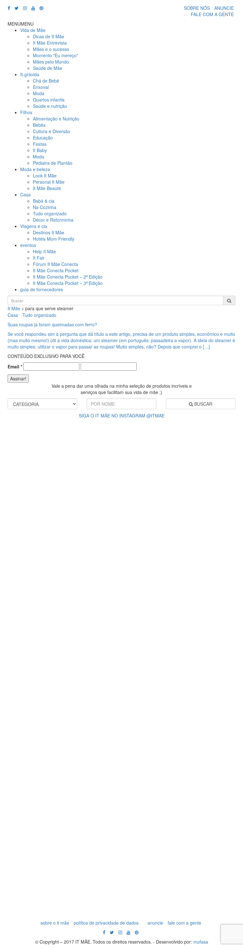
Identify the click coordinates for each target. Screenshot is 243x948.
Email (15, 366)
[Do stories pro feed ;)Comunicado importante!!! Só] (62, 435)
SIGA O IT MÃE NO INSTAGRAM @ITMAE (122, 415)
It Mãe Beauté (47, 188)
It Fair (39, 258)
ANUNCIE (224, 8)
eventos (28, 245)
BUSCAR (202, 404)
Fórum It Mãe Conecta (55, 264)
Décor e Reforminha (53, 220)
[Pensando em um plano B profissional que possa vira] (180, 726)
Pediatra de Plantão (52, 163)
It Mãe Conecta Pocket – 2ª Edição (68, 277)
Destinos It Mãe (48, 232)
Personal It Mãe (49, 182)
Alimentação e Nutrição (56, 118)
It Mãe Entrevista (50, 43)
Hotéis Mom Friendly (53, 239)
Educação (43, 137)
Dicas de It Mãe (48, 36)
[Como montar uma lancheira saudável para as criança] (180, 479)
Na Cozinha (44, 207)
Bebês (39, 125)
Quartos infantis (49, 99)
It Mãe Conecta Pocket (55, 270)
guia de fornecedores (41, 289)
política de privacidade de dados (106, 923)
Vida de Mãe (33, 30)
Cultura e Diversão (51, 131)
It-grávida (29, 74)
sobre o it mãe (54, 923)
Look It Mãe (45, 175)
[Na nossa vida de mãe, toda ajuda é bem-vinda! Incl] (62, 574)
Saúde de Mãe (47, 68)
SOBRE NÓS (197, 8)
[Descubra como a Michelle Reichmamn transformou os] (62, 713)
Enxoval (41, 87)
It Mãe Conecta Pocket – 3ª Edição (68, 283)
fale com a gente (184, 923)
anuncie (155, 923)
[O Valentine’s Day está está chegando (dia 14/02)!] (180, 833)
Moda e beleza (35, 169)
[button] (21, 24)
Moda (38, 93)
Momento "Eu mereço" (55, 55)
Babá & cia (43, 201)
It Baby (40, 150)
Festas (40, 144)
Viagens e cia (33, 226)
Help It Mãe (44, 251)
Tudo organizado (50, 213)
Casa (25, 194)
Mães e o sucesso (51, 49)
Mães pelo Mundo (51, 61)
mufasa (200, 942)
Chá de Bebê (46, 80)
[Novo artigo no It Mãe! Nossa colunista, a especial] (180, 605)
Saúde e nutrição (50, 106)
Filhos (26, 112)
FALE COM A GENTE (212, 14)
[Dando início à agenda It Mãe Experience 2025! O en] (62, 846)
